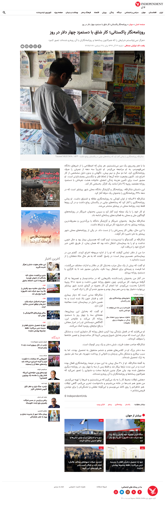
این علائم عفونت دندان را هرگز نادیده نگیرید (34, 266)
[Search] (4, 12)
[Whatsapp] (35, 46)
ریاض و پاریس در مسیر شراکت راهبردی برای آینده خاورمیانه (35, 402)
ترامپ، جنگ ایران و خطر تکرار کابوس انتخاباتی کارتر (35, 388)
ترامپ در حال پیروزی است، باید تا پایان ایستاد (34, 346)
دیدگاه (119, 12)
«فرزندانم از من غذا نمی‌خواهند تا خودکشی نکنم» (118, 309)
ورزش (104, 12)
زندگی (111, 12)
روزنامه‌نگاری (118, 404)
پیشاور (110, 404)
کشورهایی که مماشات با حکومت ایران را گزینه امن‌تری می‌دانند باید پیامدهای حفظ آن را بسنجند (34, 361)
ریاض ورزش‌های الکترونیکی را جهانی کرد (34, 314)
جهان (144, 12)
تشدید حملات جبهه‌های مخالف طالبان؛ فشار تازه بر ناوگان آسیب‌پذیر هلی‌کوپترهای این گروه (85, 465)
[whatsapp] (116, 492)
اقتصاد (96, 12)
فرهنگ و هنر (86, 12)
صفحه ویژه (58, 12)
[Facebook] (39, 46)
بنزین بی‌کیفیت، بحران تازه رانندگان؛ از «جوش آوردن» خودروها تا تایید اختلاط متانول (34, 278)
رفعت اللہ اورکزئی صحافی (134, 45)
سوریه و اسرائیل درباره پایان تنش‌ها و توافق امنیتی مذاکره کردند (86, 439)
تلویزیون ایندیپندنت (43, 12)
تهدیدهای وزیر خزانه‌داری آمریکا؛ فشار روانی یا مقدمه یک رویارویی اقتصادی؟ (34, 375)
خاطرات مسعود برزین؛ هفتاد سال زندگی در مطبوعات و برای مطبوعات (118, 320)
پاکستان (127, 404)
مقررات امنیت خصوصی (77, 486)
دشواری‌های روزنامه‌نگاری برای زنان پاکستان (119, 300)
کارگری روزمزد (101, 404)
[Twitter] (31, 46)
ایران (161, 12)
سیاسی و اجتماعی (131, 12)
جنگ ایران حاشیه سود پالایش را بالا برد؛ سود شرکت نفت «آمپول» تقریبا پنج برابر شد (126, 437)
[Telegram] (122, 492)
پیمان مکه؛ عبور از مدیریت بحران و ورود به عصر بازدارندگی (33, 415)
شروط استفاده (102, 486)
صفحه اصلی (140, 24)
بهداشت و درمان (72, 12)
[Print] (22, 46)
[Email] (27, 46)
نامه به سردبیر (59, 486)
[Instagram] (128, 492)
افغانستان (152, 12)
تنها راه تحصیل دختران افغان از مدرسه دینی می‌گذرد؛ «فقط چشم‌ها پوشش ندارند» (126, 465)
